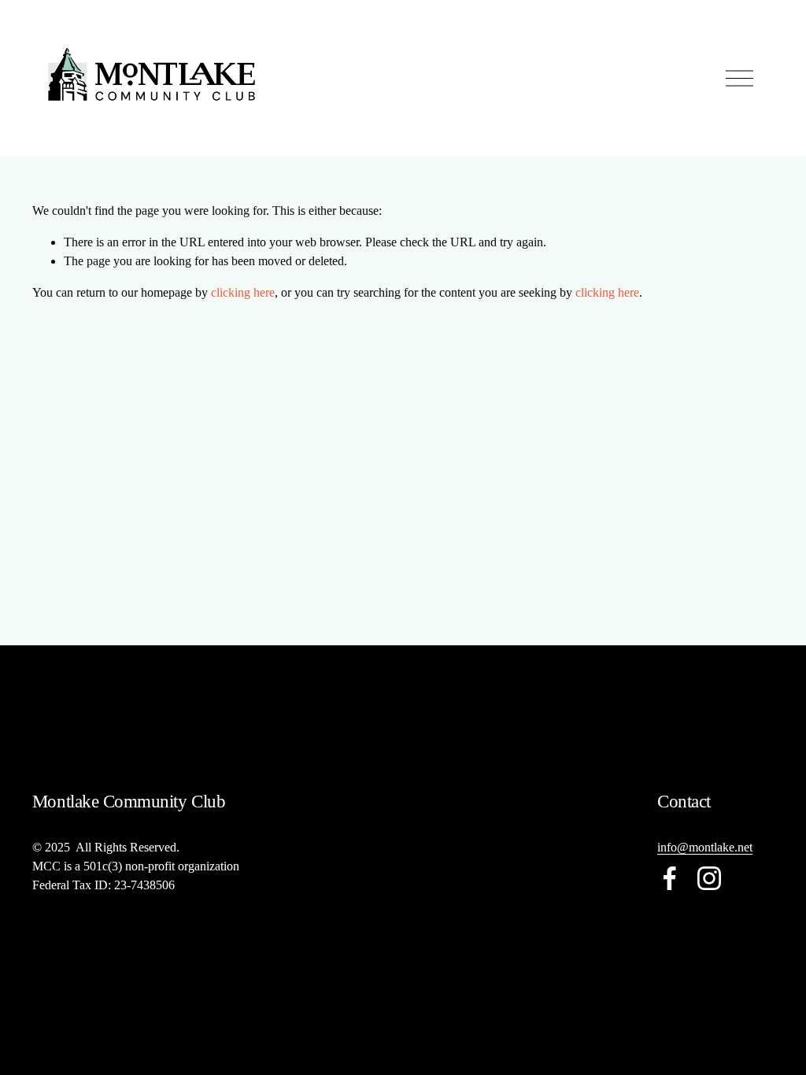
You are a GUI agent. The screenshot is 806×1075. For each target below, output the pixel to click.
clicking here (243, 292)
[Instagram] (709, 878)
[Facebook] (669, 878)
